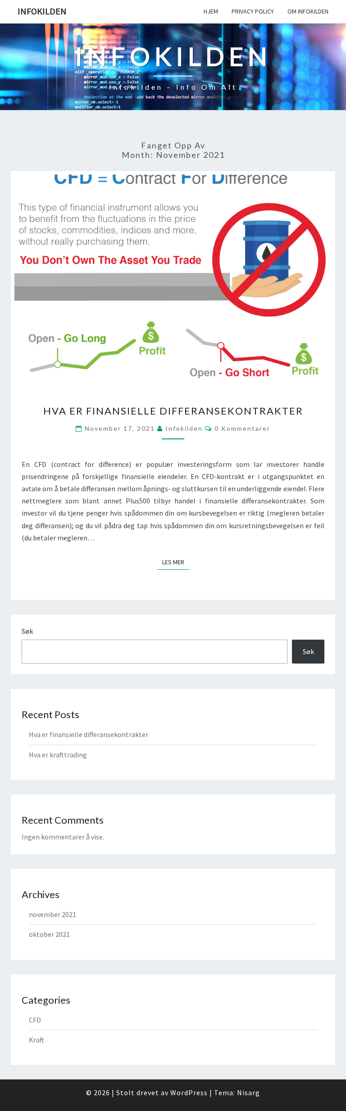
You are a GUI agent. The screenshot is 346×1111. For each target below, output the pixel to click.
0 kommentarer (242, 428)
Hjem (211, 11)
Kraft (36, 1039)
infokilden (184, 428)
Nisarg (248, 1092)
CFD (35, 1019)
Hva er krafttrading (58, 754)
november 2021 (52, 914)
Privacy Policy (253, 11)
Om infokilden (307, 11)
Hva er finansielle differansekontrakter (173, 411)
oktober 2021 (49, 934)
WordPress (189, 1092)
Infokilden (42, 11)
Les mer (176, 562)
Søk (27, 631)
